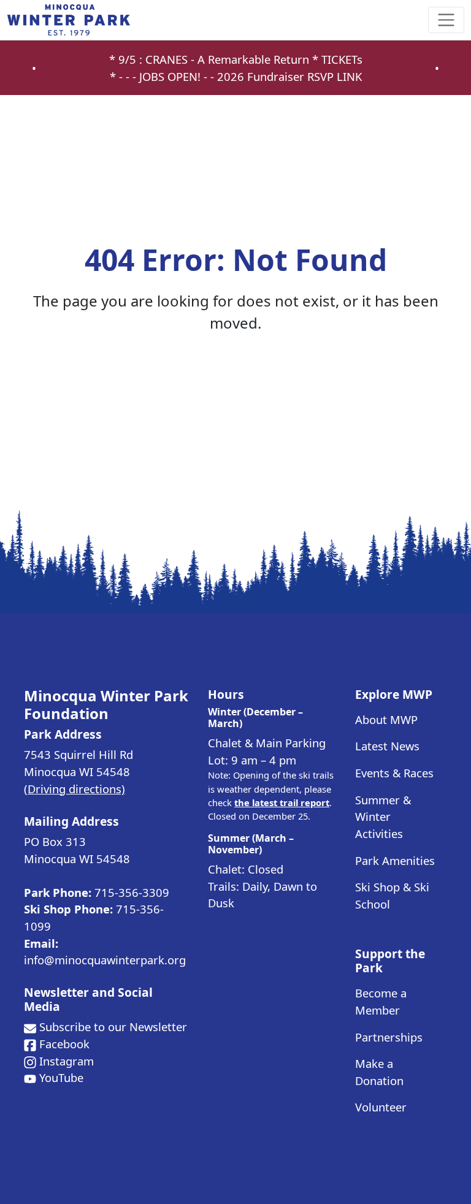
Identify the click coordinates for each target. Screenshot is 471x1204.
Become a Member (381, 1001)
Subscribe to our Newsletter (113, 1026)
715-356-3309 (131, 892)
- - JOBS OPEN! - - (171, 76)
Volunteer (381, 1106)
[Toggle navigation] (446, 20)
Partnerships (389, 1037)
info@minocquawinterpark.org (105, 959)
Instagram (66, 1061)
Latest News (387, 745)
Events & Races (394, 772)
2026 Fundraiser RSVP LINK (289, 76)
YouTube (61, 1077)
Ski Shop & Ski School (392, 895)
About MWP (386, 719)
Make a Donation (379, 1072)
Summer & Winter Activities (383, 816)
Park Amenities (395, 860)
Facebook (64, 1043)
